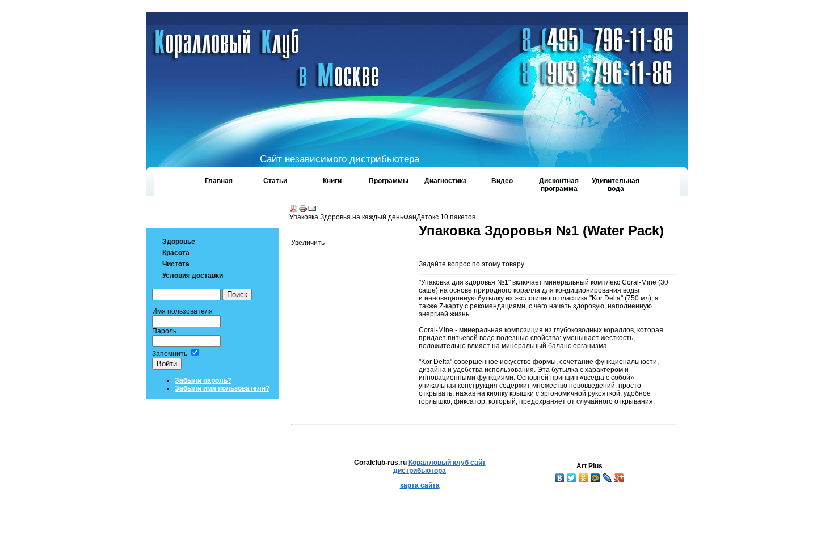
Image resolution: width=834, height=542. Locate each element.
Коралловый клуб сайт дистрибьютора (439, 467)
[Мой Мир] (595, 478)
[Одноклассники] (583, 478)
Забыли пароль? (203, 380)
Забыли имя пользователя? (222, 388)
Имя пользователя (182, 311)
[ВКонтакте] (560, 478)
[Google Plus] (619, 478)
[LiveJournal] (607, 478)
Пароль (164, 331)
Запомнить (169, 354)
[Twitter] (572, 478)
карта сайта (420, 485)
